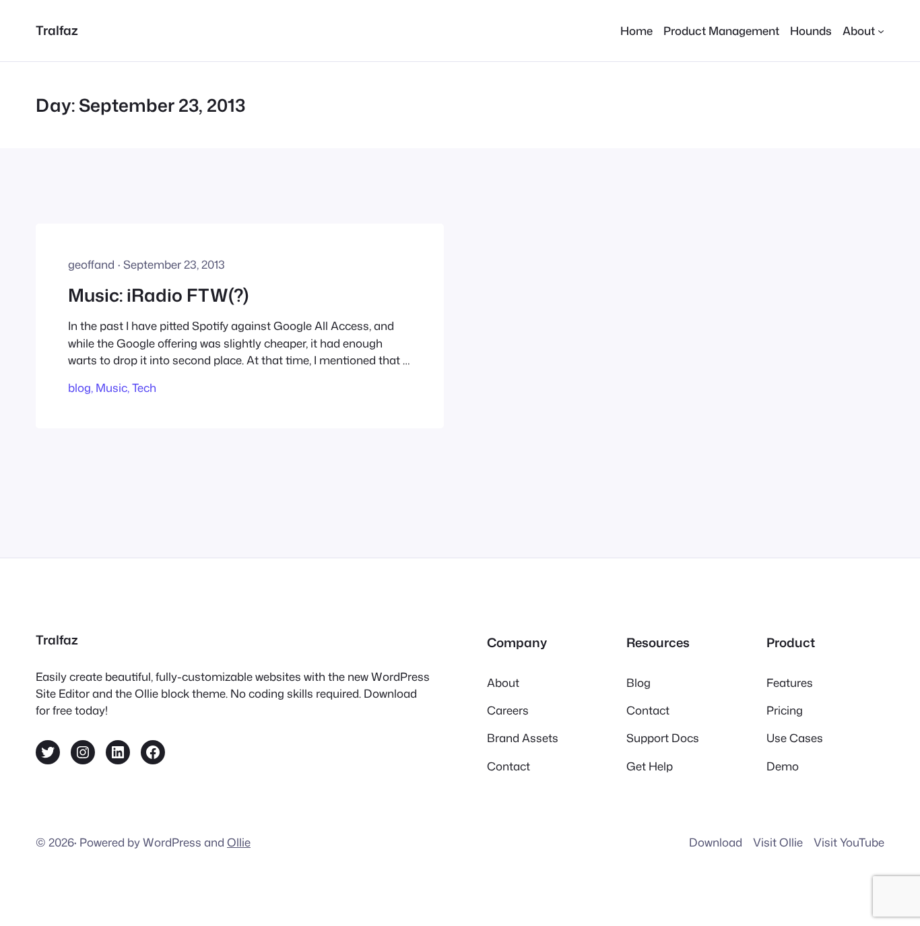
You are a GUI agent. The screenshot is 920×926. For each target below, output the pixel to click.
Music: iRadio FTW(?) (158, 295)
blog (79, 387)
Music (111, 387)
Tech (144, 387)
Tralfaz (57, 30)
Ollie (239, 842)
